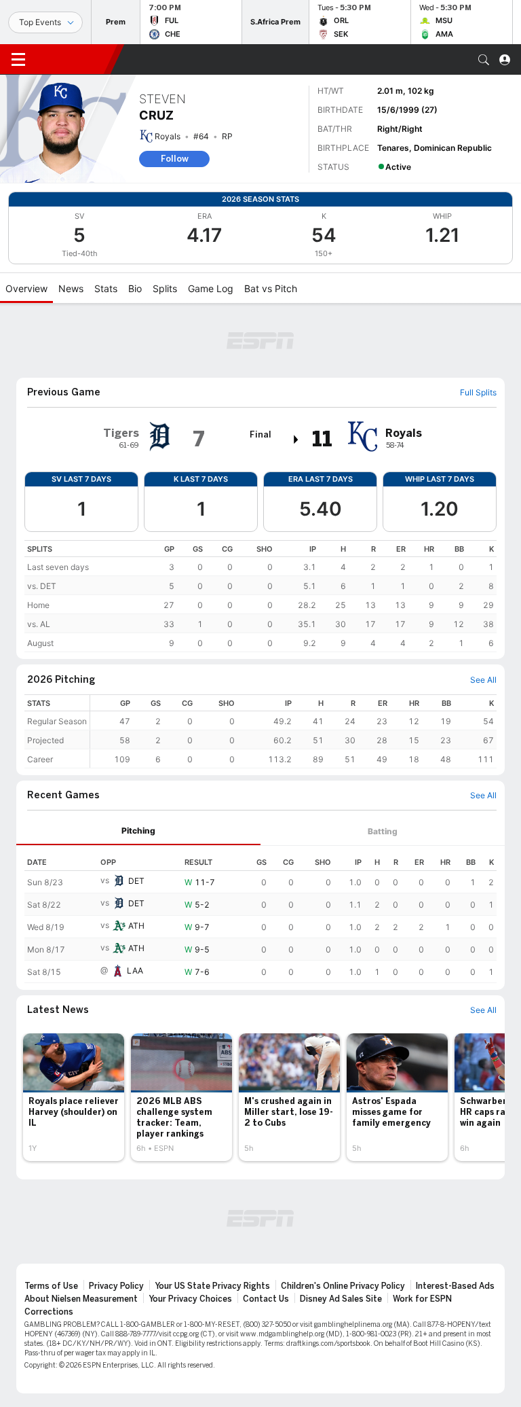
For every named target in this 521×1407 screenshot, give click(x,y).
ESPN (73, 59)
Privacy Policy (116, 1286)
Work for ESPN (422, 1299)
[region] (260, 596)
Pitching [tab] (138, 830)
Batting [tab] (383, 831)
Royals (167, 136)
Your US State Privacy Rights (212, 1286)
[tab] (138, 831)
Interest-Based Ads (455, 1286)
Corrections (48, 1312)
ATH (136, 926)
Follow (175, 159)
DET (136, 881)
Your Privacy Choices (190, 1299)
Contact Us (266, 1299)
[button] (483, 59)
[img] (296, 439)
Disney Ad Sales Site (341, 1299)
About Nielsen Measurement (81, 1299)
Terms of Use (51, 1286)
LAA (135, 970)
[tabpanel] (260, 914)
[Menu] (18, 60)
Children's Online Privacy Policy (343, 1286)
